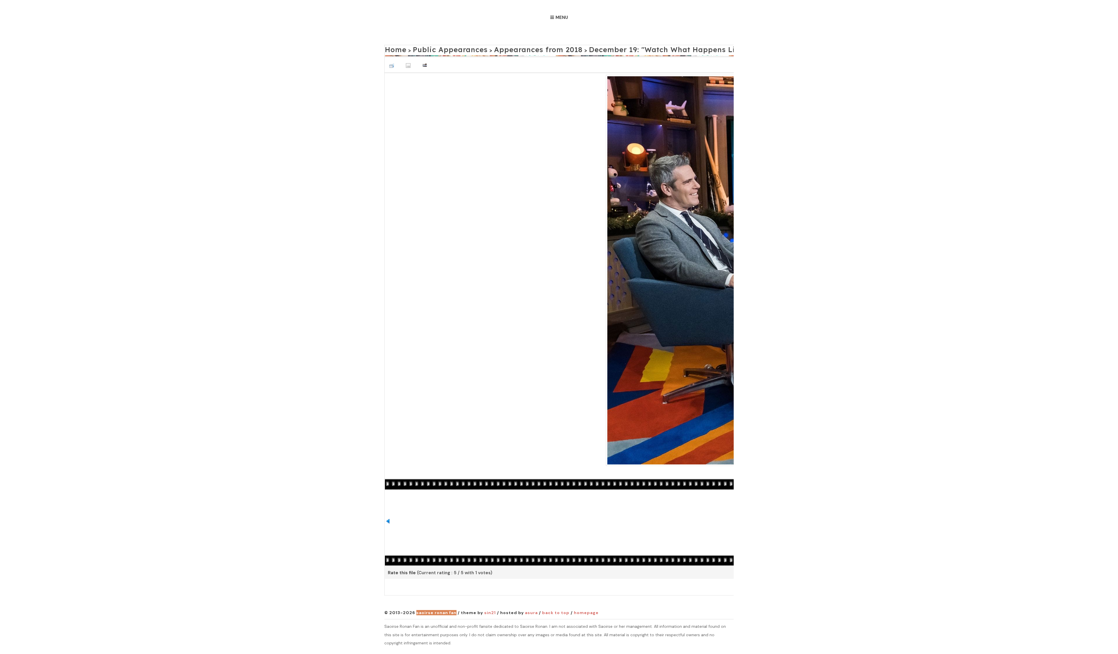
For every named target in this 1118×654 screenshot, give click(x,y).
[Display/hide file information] (409, 62)
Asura (531, 611)
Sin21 (490, 611)
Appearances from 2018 (504, 48)
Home (393, 48)
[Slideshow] (426, 62)
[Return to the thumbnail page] (393, 62)
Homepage (586, 611)
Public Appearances (436, 48)
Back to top (555, 611)
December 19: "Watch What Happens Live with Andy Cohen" (630, 48)
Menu (562, 17)
